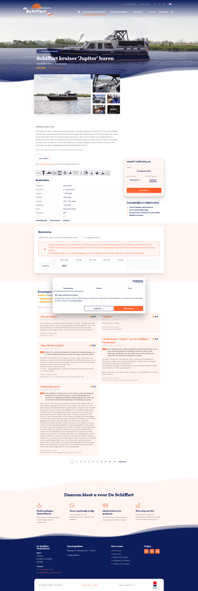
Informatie (138, 12)
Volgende (122, 462)
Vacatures (163, 12)
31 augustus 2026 (144, 171)
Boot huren (144, 190)
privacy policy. (76, 301)
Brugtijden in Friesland (121, 560)
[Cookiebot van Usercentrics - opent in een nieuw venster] (134, 281)
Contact (151, 12)
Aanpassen (98, 308)
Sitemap (96, 585)
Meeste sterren (49, 307)
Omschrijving (41, 220)
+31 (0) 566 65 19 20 (46, 569)
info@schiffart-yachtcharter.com (49, 572)
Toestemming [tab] (68, 288)
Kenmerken (55, 220)
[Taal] (170, 4)
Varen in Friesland (118, 12)
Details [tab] (99, 288)
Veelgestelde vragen (120, 557)
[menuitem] (78, 11)
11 (115, 462)
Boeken (66, 220)
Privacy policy (86, 585)
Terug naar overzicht (50, 51)
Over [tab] (130, 288)
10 (110, 462)
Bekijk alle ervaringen (55, 68)
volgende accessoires (46, 164)
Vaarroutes (116, 554)
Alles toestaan (128, 308)
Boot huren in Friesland (94, 12)
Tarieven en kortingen (121, 564)
